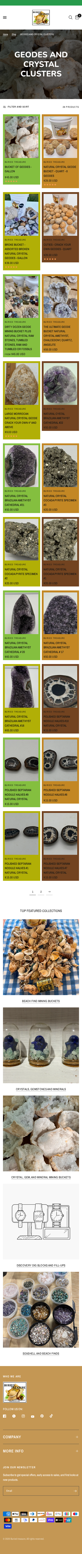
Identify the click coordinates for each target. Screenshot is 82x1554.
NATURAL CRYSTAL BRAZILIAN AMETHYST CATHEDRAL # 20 (18, 647)
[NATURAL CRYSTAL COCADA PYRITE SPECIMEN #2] (21, 539)
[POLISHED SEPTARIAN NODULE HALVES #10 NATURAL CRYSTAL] (60, 687)
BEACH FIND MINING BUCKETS (41, 1001)
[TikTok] (54, 1416)
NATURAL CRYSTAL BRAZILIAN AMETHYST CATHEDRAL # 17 (57, 647)
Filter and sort (18, 106)
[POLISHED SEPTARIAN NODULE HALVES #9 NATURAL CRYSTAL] (21, 760)
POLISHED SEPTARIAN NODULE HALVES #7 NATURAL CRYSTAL (57, 868)
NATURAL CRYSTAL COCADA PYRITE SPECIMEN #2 (21, 573)
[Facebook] (7, 1416)
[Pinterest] (44, 1416)
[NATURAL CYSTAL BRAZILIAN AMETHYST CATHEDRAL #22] (60, 384)
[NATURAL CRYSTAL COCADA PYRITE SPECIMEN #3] (60, 466)
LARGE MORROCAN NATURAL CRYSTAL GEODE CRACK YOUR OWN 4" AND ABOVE (21, 420)
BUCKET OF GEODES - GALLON (18, 169)
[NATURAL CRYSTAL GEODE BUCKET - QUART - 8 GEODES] (60, 137)
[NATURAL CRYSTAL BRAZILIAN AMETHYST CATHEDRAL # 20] (21, 613)
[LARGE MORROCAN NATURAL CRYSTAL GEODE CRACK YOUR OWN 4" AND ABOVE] (21, 384)
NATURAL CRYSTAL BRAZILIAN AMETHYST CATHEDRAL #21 (18, 500)
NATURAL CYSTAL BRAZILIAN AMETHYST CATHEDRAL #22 (57, 418)
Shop (14, 34)
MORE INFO (13, 1451)
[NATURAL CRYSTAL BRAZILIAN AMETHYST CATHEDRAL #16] (21, 687)
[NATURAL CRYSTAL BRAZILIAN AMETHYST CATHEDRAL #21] (21, 466)
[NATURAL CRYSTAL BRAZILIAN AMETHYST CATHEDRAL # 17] (60, 613)
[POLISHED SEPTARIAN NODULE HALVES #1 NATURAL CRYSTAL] (21, 834)
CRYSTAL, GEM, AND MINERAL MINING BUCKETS (41, 1177)
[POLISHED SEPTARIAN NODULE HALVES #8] (60, 760)
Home (5, 34)
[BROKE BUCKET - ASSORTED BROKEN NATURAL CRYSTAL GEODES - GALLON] (21, 215)
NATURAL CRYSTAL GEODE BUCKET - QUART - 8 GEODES (60, 171)
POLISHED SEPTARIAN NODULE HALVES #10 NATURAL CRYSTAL (57, 721)
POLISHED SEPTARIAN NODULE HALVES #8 (57, 792)
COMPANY (12, 1436)
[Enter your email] (75, 1491)
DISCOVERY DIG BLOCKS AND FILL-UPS (41, 1265)
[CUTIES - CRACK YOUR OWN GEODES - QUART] (60, 215)
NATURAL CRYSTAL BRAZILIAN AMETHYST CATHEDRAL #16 (18, 721)
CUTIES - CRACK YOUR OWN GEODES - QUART (58, 247)
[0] (76, 17)
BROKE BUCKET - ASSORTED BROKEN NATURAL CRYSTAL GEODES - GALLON (17, 251)
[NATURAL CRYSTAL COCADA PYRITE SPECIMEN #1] (60, 539)
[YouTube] (35, 1416)
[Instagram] (26, 1416)
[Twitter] (16, 1416)
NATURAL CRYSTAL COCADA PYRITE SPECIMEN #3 (60, 500)
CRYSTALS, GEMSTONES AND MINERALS (41, 1089)
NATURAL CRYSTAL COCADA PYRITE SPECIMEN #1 (60, 573)
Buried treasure (15, 162)
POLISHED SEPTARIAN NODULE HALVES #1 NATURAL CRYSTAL (18, 868)
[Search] (70, 17)
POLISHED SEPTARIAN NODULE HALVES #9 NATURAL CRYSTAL (18, 794)
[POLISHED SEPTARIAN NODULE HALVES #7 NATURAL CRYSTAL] (60, 834)
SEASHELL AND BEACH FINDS (41, 1353)
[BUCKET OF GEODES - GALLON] (21, 137)
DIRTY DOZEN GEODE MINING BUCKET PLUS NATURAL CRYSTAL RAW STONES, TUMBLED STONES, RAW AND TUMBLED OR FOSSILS (19, 338)
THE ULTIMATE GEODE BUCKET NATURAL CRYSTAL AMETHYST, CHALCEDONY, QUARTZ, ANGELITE (58, 336)
